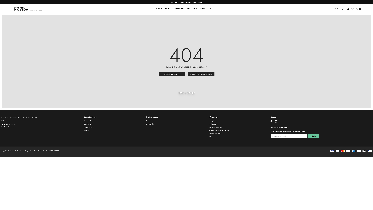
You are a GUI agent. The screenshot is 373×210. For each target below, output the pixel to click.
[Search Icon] (348, 9)
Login (342, 9)
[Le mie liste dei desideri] (352, 9)
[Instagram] (276, 121)
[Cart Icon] (357, 9)
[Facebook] (271, 121)
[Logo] (28, 9)
